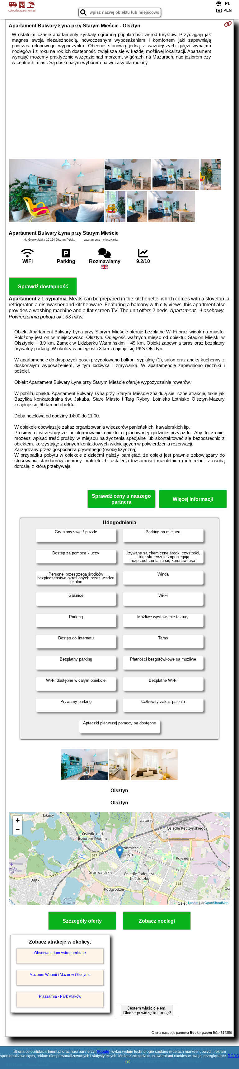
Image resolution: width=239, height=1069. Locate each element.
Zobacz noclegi (157, 921)
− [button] (18, 830)
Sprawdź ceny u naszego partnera (121, 499)
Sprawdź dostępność (43, 286)
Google (103, 1051)
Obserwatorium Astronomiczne (60, 953)
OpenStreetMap (216, 902)
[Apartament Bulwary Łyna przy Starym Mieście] (56, 191)
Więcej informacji (193, 499)
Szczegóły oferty (82, 921)
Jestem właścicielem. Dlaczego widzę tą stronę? (147, 1010)
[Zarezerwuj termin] (228, 24)
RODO (233, 1056)
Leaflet (193, 902)
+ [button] (18, 820)
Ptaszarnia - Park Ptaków (60, 996)
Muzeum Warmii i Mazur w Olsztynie (60, 974)
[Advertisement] (119, 112)
